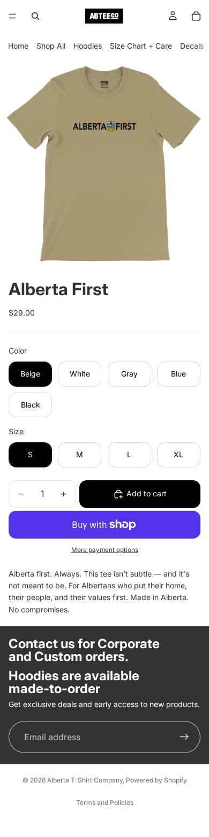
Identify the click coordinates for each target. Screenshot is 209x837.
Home (18, 45)
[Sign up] (184, 737)
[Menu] (12, 16)
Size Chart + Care (141, 45)
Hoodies (87, 45)
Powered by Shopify (156, 780)
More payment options (104, 550)
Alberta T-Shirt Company (85, 780)
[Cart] (196, 16)
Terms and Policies (104, 802)
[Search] (35, 16)
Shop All (50, 45)
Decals (192, 45)
